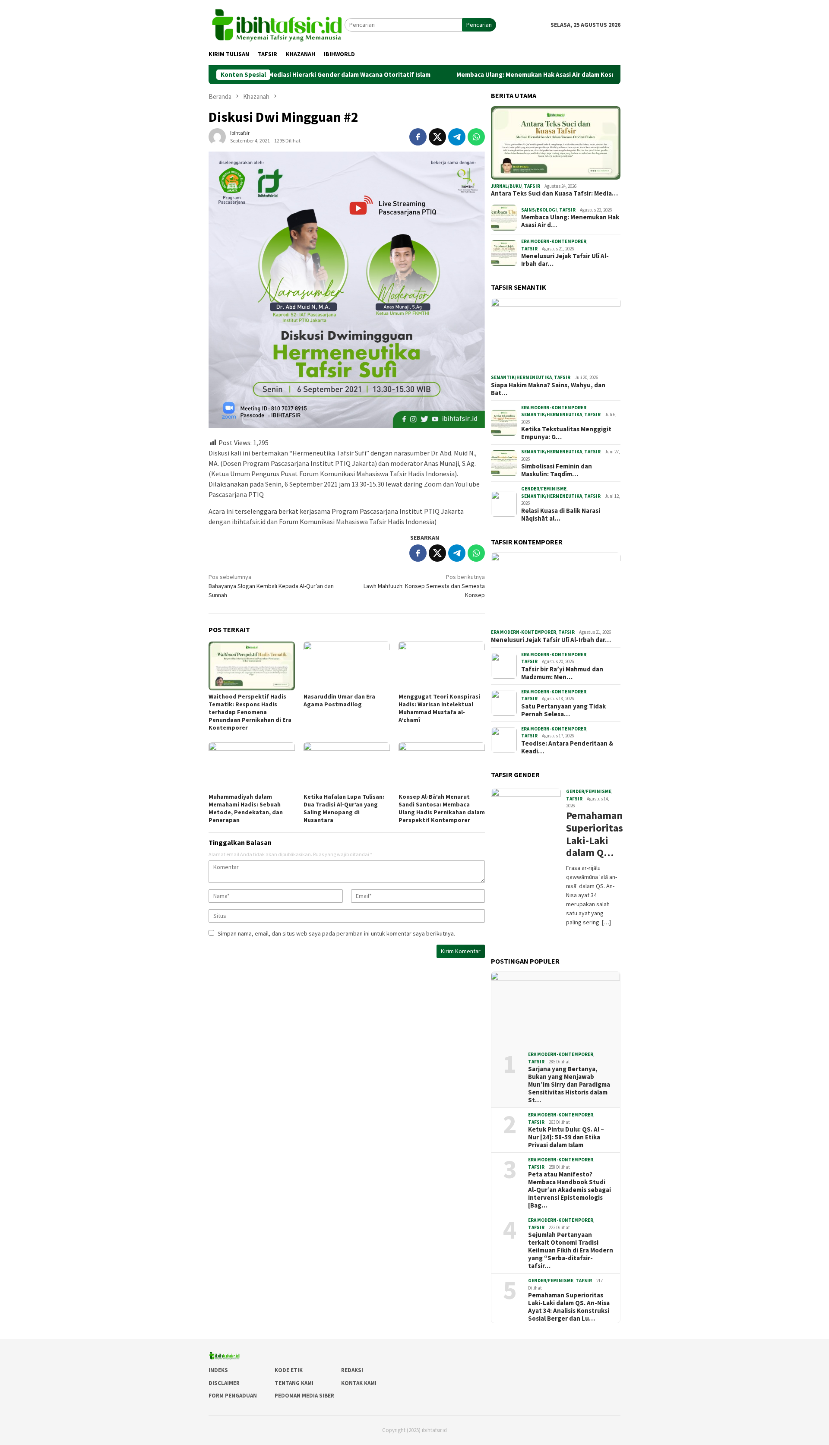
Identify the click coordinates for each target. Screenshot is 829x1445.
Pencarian (479, 24)
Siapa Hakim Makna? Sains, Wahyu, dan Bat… (548, 389)
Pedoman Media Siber (304, 1395)
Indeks (218, 1370)
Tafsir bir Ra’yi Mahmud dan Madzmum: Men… (562, 673)
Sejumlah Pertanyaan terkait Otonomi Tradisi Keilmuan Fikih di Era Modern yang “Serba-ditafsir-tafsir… (570, 1250)
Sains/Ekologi (539, 210)
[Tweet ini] (437, 136)
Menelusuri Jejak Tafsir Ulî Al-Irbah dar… (565, 260)
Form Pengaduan (233, 1395)
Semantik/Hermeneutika (521, 377)
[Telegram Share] (456, 136)
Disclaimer (224, 1383)
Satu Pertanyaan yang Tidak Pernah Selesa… (563, 710)
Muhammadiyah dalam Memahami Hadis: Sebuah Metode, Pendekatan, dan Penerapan (246, 808)
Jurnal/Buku (506, 186)
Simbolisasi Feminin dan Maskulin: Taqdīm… (556, 470)
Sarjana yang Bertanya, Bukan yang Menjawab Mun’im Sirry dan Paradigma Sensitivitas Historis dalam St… (569, 1084)
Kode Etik (289, 1370)
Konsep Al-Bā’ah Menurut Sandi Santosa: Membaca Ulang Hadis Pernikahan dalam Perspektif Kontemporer (442, 808)
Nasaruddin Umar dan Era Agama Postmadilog (339, 700)
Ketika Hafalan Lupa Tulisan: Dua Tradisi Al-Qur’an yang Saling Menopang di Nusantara (344, 808)
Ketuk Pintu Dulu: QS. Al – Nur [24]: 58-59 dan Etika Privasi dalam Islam (566, 1137)
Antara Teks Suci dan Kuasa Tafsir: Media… (554, 193)
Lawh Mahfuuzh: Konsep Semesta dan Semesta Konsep (424, 586)
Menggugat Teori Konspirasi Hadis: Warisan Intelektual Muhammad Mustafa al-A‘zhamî (439, 708)
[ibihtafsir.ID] (277, 24)
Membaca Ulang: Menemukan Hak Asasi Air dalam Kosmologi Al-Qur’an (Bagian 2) (521, 75)
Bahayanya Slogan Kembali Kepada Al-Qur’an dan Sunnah (271, 586)
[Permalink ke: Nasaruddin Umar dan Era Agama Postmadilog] (347, 666)
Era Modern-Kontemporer (553, 241)
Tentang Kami (294, 1383)
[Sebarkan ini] (418, 136)
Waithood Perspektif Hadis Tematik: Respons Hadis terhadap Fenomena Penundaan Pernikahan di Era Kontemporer (250, 711)
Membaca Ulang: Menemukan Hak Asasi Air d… (570, 221)
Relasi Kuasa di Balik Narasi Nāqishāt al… (560, 514)
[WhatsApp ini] (476, 136)
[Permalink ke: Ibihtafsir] (217, 136)
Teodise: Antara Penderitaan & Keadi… (567, 747)
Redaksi (352, 1370)
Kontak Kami (359, 1383)
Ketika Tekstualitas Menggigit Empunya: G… (566, 433)
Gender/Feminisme (543, 489)
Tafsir (532, 186)
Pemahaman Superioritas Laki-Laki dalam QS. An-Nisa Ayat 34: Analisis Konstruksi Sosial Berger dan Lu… (569, 1306)
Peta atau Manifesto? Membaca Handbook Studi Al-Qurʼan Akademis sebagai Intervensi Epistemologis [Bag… (569, 1189)
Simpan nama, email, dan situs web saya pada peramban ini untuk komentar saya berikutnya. (336, 933)
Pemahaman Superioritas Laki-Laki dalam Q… (592, 834)
